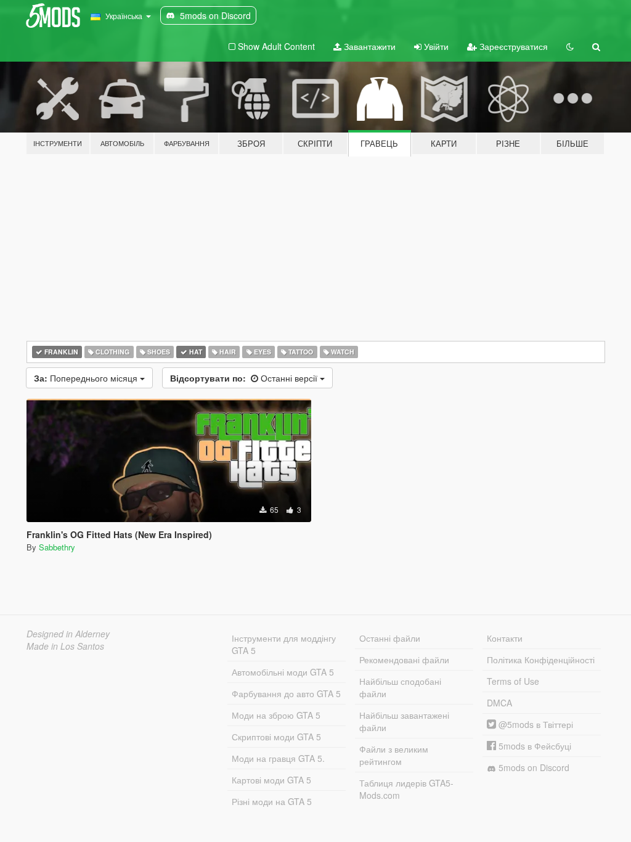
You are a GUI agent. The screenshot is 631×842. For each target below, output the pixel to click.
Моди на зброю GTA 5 (276, 715)
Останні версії (245, 378)
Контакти (505, 638)
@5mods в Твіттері (534, 724)
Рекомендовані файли (404, 659)
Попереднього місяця (87, 378)
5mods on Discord (532, 767)
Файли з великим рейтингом (393, 755)
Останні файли (389, 638)
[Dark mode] (570, 46)
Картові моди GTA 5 (271, 780)
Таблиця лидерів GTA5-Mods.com (406, 789)
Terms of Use (513, 681)
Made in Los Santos (65, 646)
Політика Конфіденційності (541, 659)
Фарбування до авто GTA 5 (286, 693)
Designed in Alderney (68, 633)
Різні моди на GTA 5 (272, 801)
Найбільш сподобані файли (400, 687)
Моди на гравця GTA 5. (278, 758)
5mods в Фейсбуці (533, 746)
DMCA (499, 703)
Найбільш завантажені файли (404, 721)
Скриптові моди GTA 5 (276, 736)
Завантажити (368, 46)
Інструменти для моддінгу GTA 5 (284, 644)
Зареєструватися (512, 46)
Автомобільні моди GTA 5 (283, 672)
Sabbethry (57, 547)
